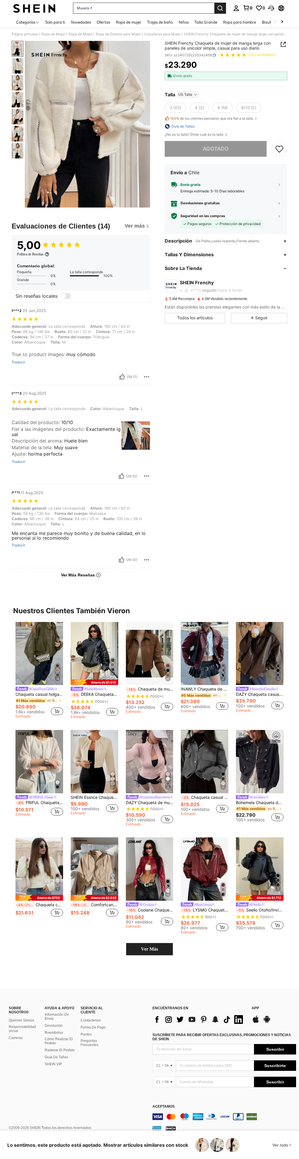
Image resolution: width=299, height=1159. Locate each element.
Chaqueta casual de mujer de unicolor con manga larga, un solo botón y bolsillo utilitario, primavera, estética (205, 797)
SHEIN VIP (53, 1064)
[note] (94, 682)
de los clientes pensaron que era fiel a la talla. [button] (212, 118)
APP (255, 1008)
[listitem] (39, 671)
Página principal (25, 34)
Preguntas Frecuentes (89, 1043)
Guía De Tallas (56, 1057)
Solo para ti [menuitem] (55, 22)
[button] (271, 8)
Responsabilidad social (22, 1029)
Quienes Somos (21, 1020)
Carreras (16, 1038)
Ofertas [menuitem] (103, 22)
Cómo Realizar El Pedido (59, 1041)
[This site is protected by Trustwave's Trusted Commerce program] (156, 1128)
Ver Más (149, 949)
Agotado (216, 149)
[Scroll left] (275, 22)
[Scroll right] (282, 22)
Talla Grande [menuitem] (205, 22)
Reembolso (54, 1033)
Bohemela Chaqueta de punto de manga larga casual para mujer (260, 802)
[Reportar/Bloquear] (146, 376)
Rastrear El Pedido (60, 1050)
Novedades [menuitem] (81, 22)
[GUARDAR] (279, 149)
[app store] (256, 1022)
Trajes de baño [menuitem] (160, 22)
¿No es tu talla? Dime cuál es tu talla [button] (194, 135)
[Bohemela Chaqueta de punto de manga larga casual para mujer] (260, 761)
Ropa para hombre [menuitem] (239, 22)
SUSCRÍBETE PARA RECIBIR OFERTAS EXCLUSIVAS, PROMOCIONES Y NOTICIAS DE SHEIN (221, 1037)
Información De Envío (57, 1016)
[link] (248, 7)
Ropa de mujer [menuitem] (128, 22)
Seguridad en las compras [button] (202, 216)
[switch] (65, 296)
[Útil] (122, 376)
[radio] (175, 108)
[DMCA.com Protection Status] (171, 1128)
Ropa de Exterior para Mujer (118, 34)
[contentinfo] (224, 1116)
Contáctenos (91, 1020)
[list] (199, 1019)
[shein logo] (34, 8)
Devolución (54, 1026)
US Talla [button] (185, 94)
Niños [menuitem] (184, 22)
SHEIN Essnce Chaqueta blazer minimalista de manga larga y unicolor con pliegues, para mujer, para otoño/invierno (94, 797)
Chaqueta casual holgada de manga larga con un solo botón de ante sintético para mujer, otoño (39, 694)
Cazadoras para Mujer (162, 34)
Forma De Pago (93, 1027)
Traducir (18, 362)
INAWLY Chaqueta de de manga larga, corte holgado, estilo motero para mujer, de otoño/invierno (204, 689)
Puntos (86, 1034)
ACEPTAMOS (163, 1107)
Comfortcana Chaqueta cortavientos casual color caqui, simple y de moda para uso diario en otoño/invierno (94, 904)
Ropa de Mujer (53, 34)
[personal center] (236, 8)
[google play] (267, 1022)
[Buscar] (220, 8)
